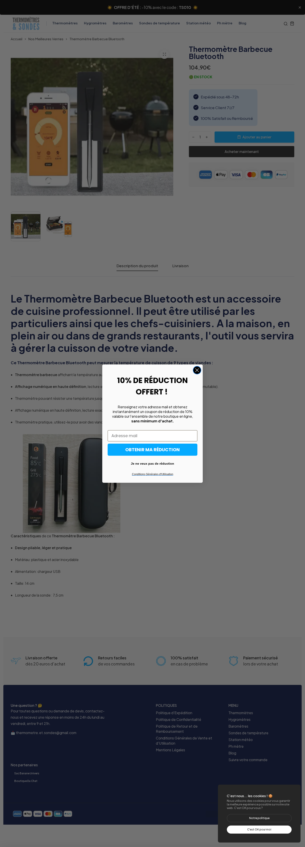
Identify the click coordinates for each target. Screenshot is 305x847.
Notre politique (259, 818)
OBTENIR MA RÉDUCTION (152, 450)
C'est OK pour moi (259, 829)
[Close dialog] (197, 370)
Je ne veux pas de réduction (152, 463)
